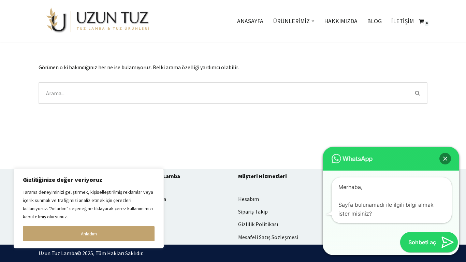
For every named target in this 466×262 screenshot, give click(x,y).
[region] (89, 208)
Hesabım (248, 198)
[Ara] (417, 93)
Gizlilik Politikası (258, 224)
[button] (313, 21)
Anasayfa (250, 21)
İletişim (402, 21)
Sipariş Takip (253, 211)
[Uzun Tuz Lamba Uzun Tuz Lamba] (98, 21)
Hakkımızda (341, 21)
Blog (374, 21)
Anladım (89, 234)
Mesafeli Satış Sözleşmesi (268, 237)
